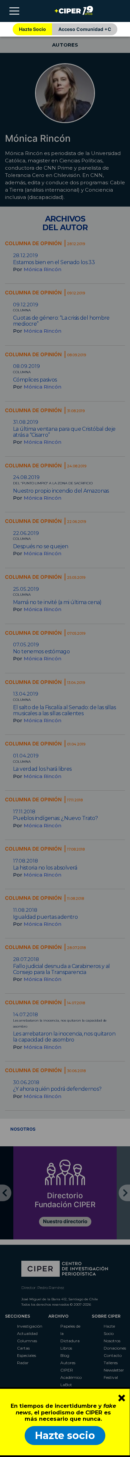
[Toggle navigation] (14, 11)
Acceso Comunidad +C (84, 29)
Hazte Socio (32, 29)
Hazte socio (65, 1435)
